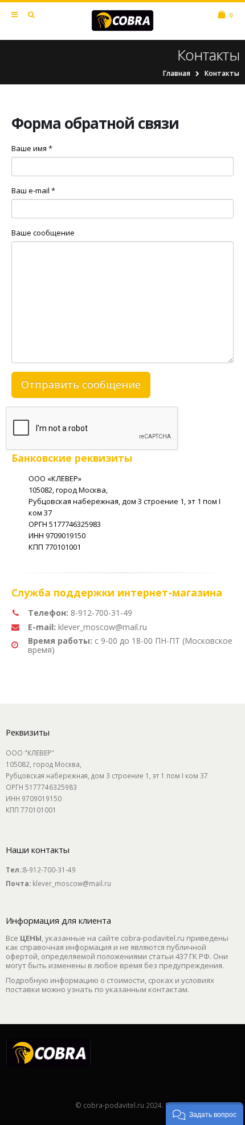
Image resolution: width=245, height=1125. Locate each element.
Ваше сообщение (43, 233)
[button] (204, 1113)
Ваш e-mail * (33, 190)
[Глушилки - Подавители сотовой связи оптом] (122, 20)
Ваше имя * (31, 148)
